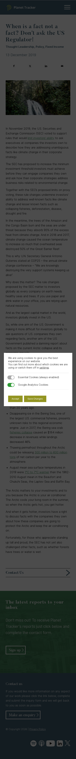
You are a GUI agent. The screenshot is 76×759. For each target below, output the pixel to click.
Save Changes (35, 398)
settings (44, 367)
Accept (15, 398)
